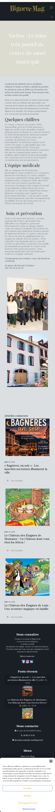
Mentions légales (28, 809)
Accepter (27, 788)
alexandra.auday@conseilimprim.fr (29, 740)
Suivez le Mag (27, 756)
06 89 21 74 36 (29, 735)
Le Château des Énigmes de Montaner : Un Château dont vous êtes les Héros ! (26, 539)
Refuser (27, 795)
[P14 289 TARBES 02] (27, 360)
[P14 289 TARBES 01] (27, 303)
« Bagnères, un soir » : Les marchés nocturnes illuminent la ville (25, 469)
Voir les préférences (27, 803)
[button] (51, 761)
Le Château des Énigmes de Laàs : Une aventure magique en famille (27, 607)
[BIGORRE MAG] (27, 7)
